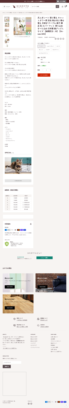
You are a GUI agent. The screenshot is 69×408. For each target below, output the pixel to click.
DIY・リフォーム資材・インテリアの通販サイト (34, 1)
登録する (7, 366)
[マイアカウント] (62, 6)
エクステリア (34, 345)
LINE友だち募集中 (44, 326)
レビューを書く (44, 257)
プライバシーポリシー (56, 341)
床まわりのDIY (34, 341)
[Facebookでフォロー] (29, 404)
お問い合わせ (54, 349)
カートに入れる (44, 75)
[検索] (57, 6)
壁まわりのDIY (34, 339)
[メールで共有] (63, 39)
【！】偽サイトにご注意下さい (10, 348)
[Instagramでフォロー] (31, 404)
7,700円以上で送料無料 (22, 320)
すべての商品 (9, 12)
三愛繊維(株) (40, 37)
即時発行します (44, 320)
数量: (39, 70)
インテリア (33, 343)
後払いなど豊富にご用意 (22, 326)
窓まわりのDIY (34, 336)
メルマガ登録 (62, 1)
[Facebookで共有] (56, 39)
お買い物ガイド (54, 336)
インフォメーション (35, 347)
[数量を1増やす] (50, 70)
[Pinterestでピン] (58, 39)
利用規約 (53, 345)
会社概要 (53, 339)
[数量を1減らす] (42, 70)
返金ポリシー (54, 343)
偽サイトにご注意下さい (56, 351)
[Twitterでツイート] (61, 39)
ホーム (4, 12)
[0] (65, 6)
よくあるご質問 (54, 347)
